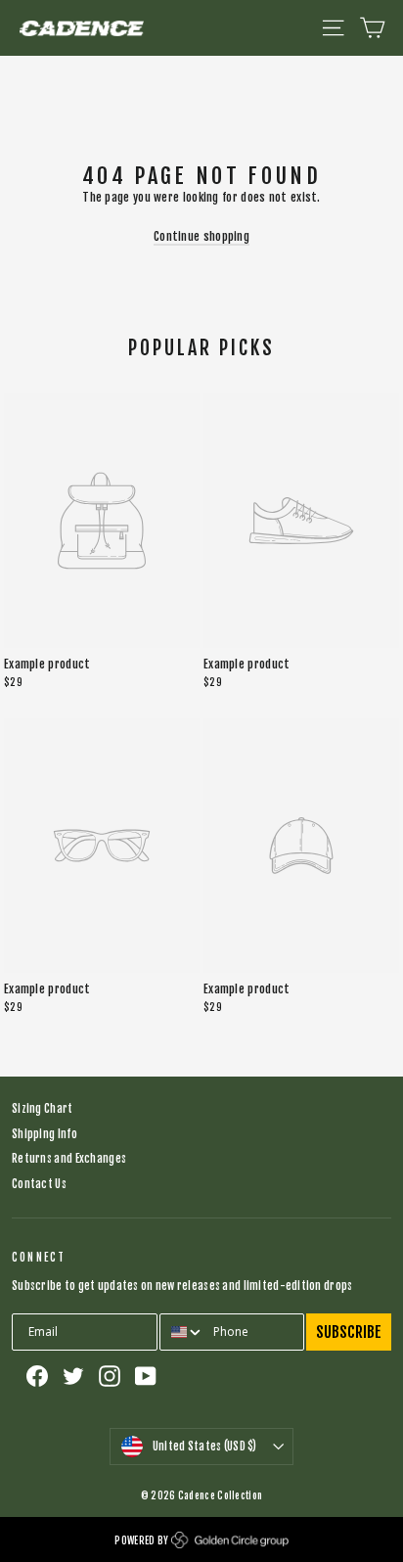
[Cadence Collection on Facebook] (37, 1376)
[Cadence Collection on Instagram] (109, 1376)
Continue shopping (201, 236)
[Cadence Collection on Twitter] (73, 1376)
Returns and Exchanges (69, 1159)
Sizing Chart (42, 1109)
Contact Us (39, 1184)
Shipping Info (44, 1134)
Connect (39, 1257)
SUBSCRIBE (348, 1332)
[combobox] (182, 1332)
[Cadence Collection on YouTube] (146, 1376)
